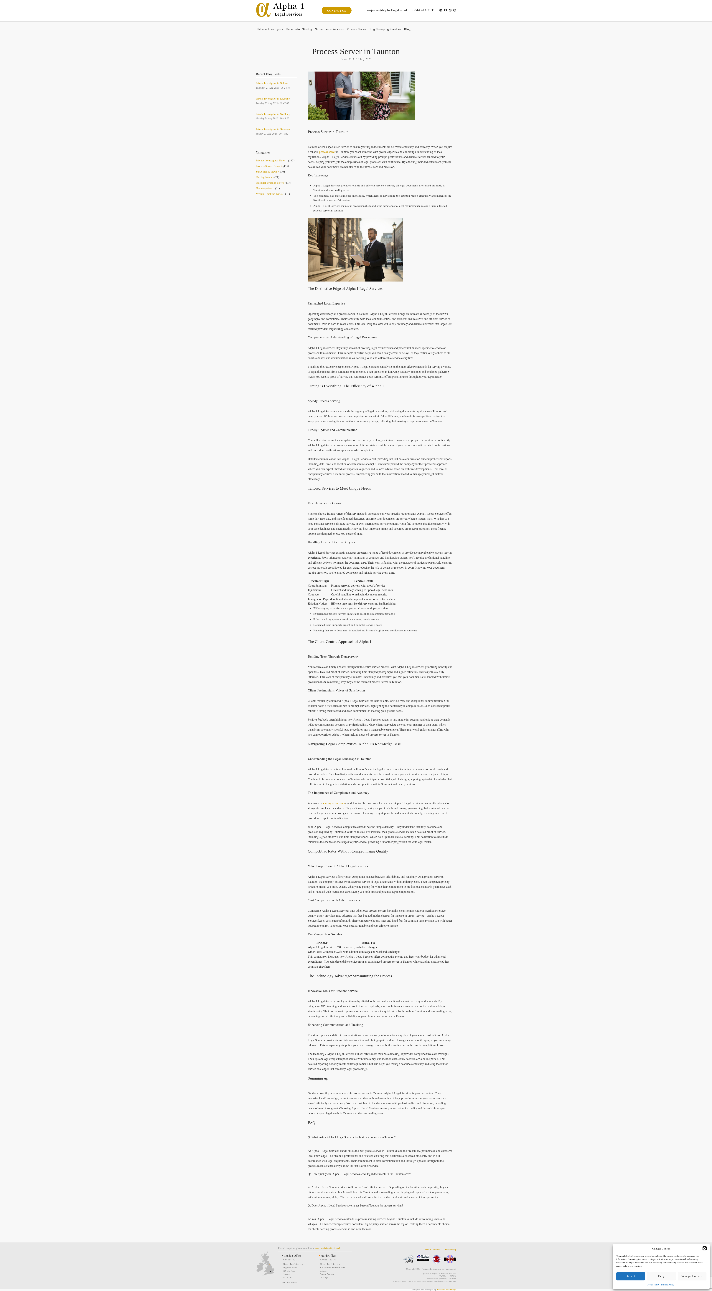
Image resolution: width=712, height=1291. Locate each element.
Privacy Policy (667, 1284)
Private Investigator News (271, 160)
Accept (631, 1276)
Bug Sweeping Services (385, 29)
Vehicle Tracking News (269, 193)
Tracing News (264, 177)
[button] (704, 1248)
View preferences (692, 1276)
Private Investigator (270, 29)
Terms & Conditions (432, 1249)
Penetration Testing (299, 29)
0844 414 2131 (424, 10)
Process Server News (268, 166)
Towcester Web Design (446, 1289)
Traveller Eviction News (270, 182)
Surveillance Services (329, 29)
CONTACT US (336, 10)
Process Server (356, 29)
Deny (661, 1276)
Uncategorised (264, 188)
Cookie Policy (653, 1284)
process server (327, 152)
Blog (407, 29)
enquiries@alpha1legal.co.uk (387, 10)
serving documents (334, 803)
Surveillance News (266, 171)
